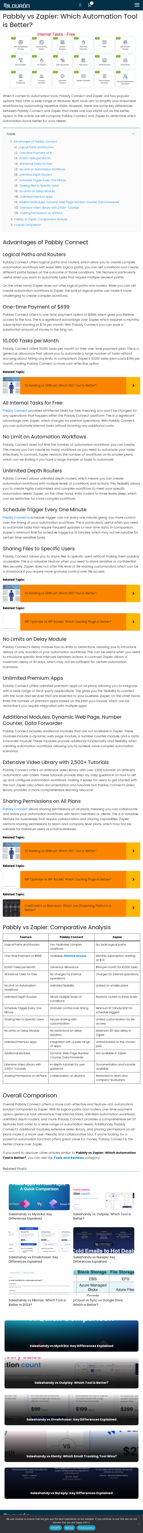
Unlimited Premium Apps (36, 197)
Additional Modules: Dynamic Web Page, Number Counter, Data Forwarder (69, 202)
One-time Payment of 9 (35, 153)
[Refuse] (138, 1524)
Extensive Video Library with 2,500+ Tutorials (49, 208)
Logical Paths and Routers (36, 147)
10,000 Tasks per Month (34, 158)
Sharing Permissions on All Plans (41, 213)
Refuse (69, 1527)
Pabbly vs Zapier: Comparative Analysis (40, 219)
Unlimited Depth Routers (36, 175)
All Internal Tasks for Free (36, 164)
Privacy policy (86, 1527)
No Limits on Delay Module (37, 191)
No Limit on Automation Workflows (42, 169)
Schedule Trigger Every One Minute (42, 180)
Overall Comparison (27, 225)
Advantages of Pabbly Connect (35, 142)
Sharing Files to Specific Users (39, 186)
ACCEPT (55, 1527)
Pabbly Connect (15, 410)
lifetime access (75, 956)
